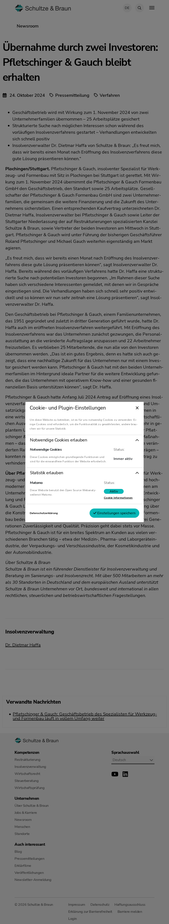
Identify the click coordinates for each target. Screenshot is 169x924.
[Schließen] (137, 408)
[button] (84, 440)
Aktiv (114, 491)
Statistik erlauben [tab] (46, 473)
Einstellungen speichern (116, 513)
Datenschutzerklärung (44, 513)
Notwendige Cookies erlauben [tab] (58, 440)
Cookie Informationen (118, 498)
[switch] (114, 491)
